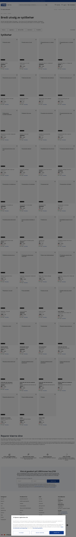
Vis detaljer (21, 532)
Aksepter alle (56, 532)
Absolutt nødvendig (40, 532)
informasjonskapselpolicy (38, 528)
